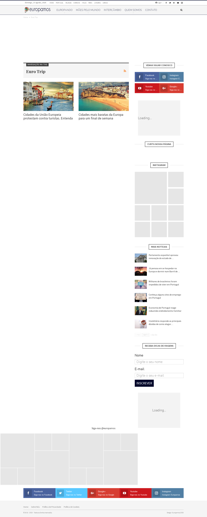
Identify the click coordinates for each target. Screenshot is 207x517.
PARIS (90, 3)
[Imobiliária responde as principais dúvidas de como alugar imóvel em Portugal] (141, 323)
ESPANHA (77, 3)
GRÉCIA (105, 3)
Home (25, 507)
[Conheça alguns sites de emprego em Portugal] (141, 297)
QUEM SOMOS (133, 10)
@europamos (108, 428)
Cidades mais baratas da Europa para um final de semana (101, 116)
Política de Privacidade (51, 507)
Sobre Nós (35, 507)
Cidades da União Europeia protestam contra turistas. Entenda (48, 116)
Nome (139, 355)
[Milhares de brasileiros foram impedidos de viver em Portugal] (141, 284)
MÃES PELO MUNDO (88, 10)
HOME (52, 3)
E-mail (139, 369)
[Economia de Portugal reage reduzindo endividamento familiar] (141, 310)
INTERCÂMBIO (112, 10)
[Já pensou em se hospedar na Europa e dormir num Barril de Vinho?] (141, 271)
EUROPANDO (64, 10)
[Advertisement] (103, 40)
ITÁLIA (84, 3)
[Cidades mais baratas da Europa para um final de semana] (104, 96)
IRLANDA (68, 3)
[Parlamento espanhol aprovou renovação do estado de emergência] (141, 258)
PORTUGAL (59, 3)
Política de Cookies (71, 507)
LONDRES (97, 3)
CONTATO (151, 10)
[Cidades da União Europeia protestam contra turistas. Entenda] (48, 96)
